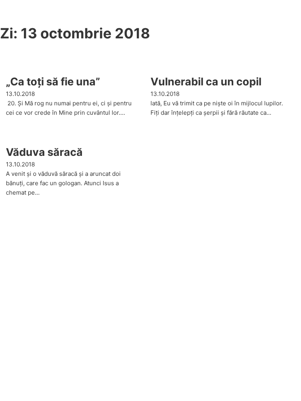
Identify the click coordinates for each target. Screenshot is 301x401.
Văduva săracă (44, 152)
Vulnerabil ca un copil (205, 81)
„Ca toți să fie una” (53, 81)
